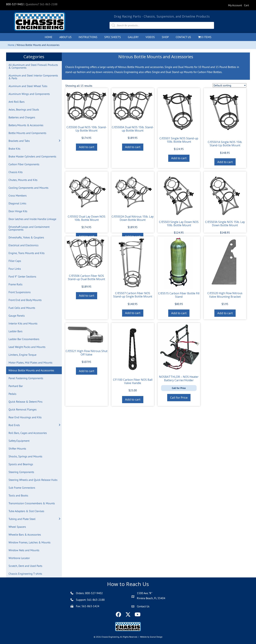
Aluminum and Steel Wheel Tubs (28, 86)
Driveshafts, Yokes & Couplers (26, 237)
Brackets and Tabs (19, 140)
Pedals (12, 394)
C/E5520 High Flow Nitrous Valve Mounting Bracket (224, 294)
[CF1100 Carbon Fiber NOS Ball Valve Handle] (132, 349)
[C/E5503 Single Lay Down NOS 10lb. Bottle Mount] (179, 194)
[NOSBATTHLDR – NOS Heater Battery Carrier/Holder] (179, 347)
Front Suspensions (20, 292)
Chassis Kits (16, 172)
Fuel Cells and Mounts (22, 307)
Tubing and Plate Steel (22, 519)
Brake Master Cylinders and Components (32, 156)
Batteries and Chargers (22, 117)
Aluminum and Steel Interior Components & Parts (33, 77)
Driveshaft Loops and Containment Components (29, 228)
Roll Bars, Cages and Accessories (28, 433)
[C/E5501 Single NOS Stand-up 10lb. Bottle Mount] (179, 110)
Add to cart (86, 147)
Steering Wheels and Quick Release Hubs (33, 480)
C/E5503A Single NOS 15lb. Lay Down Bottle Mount (225, 223)
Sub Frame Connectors (22, 487)
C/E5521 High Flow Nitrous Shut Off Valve (86, 352)
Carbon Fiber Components (24, 164)
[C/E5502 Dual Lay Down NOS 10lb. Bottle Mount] (86, 192)
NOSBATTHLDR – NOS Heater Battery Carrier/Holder (179, 378)
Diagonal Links (17, 203)
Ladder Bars (15, 331)
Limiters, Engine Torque (22, 354)
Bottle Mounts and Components (27, 133)
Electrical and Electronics (23, 245)
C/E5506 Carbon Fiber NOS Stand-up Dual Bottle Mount (86, 277)
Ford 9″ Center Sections (22, 276)
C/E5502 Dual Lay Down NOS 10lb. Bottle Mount (86, 218)
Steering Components (21, 472)
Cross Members (18, 195)
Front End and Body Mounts (25, 300)
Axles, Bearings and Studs (24, 109)
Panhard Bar (16, 386)
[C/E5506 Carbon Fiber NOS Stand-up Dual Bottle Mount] (86, 253)
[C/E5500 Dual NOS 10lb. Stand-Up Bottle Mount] (86, 105)
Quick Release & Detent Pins (25, 401)
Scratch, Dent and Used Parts (25, 566)
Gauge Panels (17, 315)
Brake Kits (14, 148)
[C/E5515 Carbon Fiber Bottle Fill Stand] (179, 262)
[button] (59, 141)
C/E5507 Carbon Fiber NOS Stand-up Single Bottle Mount (132, 294)
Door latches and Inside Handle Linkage (32, 219)
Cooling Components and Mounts (28, 187)
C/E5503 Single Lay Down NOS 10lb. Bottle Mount (179, 223)
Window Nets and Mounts (24, 550)
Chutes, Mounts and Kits (23, 180)
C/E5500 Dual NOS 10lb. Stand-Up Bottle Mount (87, 128)
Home (11, 45)
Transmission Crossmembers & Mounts (32, 503)
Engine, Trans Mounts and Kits (27, 253)
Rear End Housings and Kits (25, 417)
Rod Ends (14, 425)
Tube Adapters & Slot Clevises (26, 511)
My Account (235, 5)
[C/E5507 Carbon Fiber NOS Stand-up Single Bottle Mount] (132, 262)
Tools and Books (18, 495)
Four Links (15, 268)
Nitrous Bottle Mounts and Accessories (31, 370)
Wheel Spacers (17, 526)
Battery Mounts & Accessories (26, 125)
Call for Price (179, 398)
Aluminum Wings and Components (29, 94)
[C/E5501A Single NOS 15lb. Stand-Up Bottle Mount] (225, 112)
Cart (246, 5)
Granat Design (156, 636)
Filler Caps (15, 261)
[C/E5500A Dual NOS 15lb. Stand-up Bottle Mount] (132, 105)
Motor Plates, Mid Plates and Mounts (30, 362)
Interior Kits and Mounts (23, 323)
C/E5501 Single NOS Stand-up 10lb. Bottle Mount (179, 140)
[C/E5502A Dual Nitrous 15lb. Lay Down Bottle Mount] (132, 192)
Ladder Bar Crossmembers (24, 339)
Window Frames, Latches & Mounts (30, 542)
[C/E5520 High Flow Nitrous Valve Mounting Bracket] (225, 262)
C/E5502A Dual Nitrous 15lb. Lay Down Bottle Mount (133, 218)
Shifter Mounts (17, 448)
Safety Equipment (19, 440)
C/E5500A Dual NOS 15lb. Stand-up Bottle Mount (133, 128)
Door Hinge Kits (18, 211)
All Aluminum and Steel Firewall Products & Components (33, 66)
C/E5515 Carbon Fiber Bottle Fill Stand (178, 295)
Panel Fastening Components (26, 378)
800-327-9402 (15, 4)
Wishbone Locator (19, 558)
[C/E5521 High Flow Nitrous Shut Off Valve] (86, 334)
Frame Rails (15, 284)
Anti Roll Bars (17, 101)
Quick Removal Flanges (23, 409)
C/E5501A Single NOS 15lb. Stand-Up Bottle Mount (225, 143)
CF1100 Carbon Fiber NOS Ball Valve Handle (132, 381)
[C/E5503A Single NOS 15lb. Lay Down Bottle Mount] (225, 194)
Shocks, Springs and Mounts (25, 456)
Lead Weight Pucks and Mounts (27, 347)
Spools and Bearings (21, 464)
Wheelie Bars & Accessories (25, 534)
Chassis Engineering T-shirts (25, 573)
